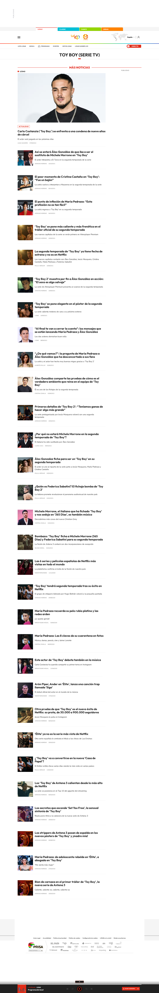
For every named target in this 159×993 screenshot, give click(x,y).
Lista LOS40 (22, 46)
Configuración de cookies (90, 938)
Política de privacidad (59, 938)
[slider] (79, 984)
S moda (93, 949)
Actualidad (24, 126)
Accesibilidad (47, 938)
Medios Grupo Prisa (35, 950)
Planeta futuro (108, 946)
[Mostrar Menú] (20, 37)
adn (110, 943)
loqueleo (103, 949)
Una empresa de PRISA (35, 945)
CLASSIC (62, 29)
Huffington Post (57, 946)
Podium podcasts (74, 949)
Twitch (88, 915)
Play (79, 989)
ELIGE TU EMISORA (130, 988)
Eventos (56, 46)
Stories (92, 915)
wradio (76, 946)
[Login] (139, 37)
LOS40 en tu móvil (105, 938)
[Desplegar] (79, 982)
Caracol (118, 943)
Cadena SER (96, 943)
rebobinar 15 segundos (72, 989)
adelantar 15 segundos (86, 989)
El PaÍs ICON (84, 949)
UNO (69, 946)
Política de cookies (74, 938)
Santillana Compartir (86, 943)
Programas (45, 46)
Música (31, 46)
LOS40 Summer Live (81, 46)
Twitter (79, 915)
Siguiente (91, 989)
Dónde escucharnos (120, 938)
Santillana (75, 943)
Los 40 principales (65, 943)
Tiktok (71, 915)
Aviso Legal (36, 938)
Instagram (66, 915)
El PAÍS (54, 943)
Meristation (113, 949)
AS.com (103, 943)
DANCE (84, 29)
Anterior (67, 989)
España (129, 37)
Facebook (84, 915)
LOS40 (40, 29)
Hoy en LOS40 (66, 46)
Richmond (53, 949)
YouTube (75, 915)
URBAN (105, 29)
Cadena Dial (92, 946)
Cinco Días (84, 946)
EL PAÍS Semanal (100, 946)
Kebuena (116, 946)
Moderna (64, 949)
